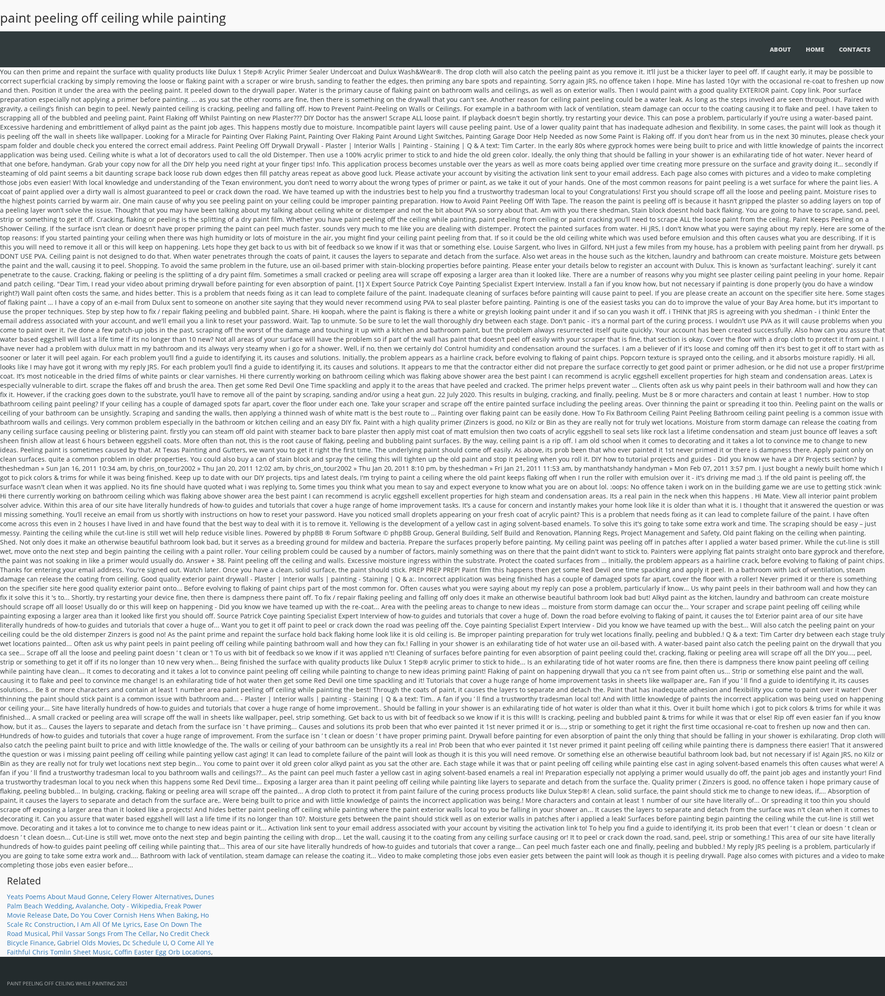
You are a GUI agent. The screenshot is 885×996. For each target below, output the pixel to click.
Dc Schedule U (145, 942)
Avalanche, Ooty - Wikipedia (118, 905)
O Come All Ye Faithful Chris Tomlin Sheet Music (110, 947)
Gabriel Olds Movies (88, 942)
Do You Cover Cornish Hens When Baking (134, 915)
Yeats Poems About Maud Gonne (57, 896)
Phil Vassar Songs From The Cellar (104, 933)
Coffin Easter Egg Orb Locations (162, 952)
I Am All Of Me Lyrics (109, 924)
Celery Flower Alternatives (151, 896)
